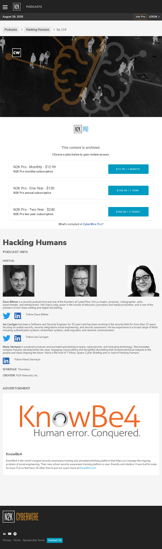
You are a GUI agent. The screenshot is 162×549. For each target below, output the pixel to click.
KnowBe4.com (87, 468)
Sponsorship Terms (34, 540)
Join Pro (140, 17)
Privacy (7, 540)
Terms (17, 540)
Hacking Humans (35, 242)
